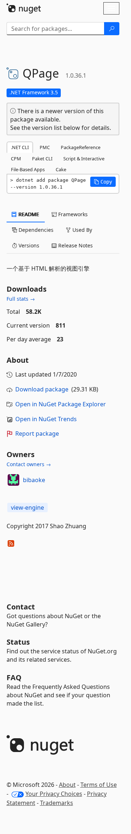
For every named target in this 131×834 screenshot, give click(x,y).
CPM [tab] (16, 158)
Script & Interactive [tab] (83, 158)
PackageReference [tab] (80, 147)
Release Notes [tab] (75, 245)
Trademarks (56, 803)
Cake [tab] (61, 169)
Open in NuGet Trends (46, 419)
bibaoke (34, 480)
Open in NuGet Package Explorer (60, 404)
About (67, 785)
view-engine (27, 508)
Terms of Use (98, 785)
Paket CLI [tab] (42, 158)
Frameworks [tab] (72, 214)
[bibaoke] (13, 479)
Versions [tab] (28, 245)
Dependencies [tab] (35, 229)
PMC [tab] (45, 147)
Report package (37, 433)
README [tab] (28, 214)
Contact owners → (29, 464)
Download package (41, 389)
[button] (103, 182)
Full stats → (21, 298)
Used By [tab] (81, 229)
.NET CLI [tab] (20, 147)
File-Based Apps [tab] (28, 169)
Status (18, 642)
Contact (21, 607)
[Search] (111, 28)
